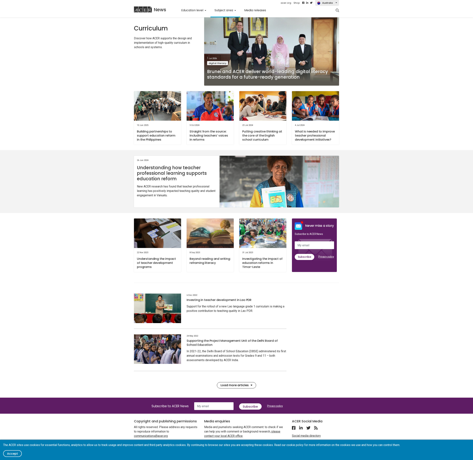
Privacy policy (326, 256)
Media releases (255, 10)
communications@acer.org (151, 436)
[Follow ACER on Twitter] (311, 3)
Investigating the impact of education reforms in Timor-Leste (262, 263)
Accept (12, 454)
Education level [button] (192, 10)
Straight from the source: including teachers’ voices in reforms (209, 135)
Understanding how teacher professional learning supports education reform (172, 173)
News (160, 9)
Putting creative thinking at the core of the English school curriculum (262, 135)
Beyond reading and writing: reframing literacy (210, 261)
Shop (297, 3)
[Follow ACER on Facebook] (303, 3)
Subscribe (304, 257)
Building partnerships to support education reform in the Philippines (156, 135)
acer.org (286, 3)
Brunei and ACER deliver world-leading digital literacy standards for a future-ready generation (267, 74)
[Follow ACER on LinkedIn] (307, 3)
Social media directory (306, 435)
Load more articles (235, 385)
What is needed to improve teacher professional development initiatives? (315, 135)
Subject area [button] (224, 10)
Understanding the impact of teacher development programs (156, 263)
